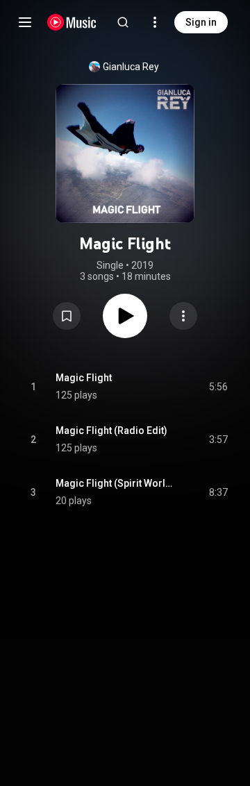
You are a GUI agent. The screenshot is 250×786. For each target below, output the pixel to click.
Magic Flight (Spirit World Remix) (116, 483)
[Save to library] (66, 316)
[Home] (72, 22)
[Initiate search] (123, 22)
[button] (67, 316)
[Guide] (25, 22)
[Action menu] (183, 316)
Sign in (201, 22)
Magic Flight (84, 377)
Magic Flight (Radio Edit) (111, 430)
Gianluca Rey (131, 66)
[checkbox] (218, 386)
